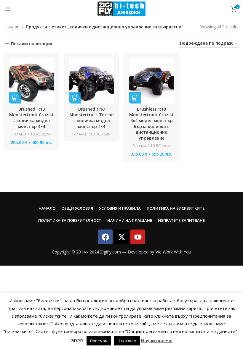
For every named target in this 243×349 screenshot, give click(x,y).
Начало (12, 27)
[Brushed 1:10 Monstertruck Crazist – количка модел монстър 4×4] (31, 81)
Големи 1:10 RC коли (31, 134)
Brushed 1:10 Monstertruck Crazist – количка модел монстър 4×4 (31, 117)
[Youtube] (137, 237)
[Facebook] (105, 237)
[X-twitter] (121, 237)
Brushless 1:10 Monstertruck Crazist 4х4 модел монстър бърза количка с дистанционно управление (151, 123)
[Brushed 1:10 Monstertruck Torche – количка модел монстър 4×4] (91, 81)
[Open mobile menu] (7, 9)
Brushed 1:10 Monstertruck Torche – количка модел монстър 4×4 (91, 117)
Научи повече (156, 340)
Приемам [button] (99, 340)
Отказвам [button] (126, 340)
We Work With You (173, 252)
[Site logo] (121, 8)
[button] (15, 98)
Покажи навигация (31, 43)
